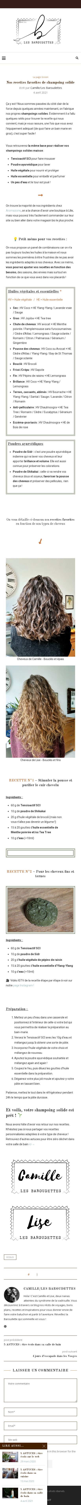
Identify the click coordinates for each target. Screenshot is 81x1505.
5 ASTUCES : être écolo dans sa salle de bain (31, 1493)
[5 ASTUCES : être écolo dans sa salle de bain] (10, 1493)
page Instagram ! (23, 985)
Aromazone (13, 210)
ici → (32, 1144)
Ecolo (10, 1257)
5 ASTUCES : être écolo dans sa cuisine (31, 1473)
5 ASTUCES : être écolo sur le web (31, 1455)
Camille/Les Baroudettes (46, 88)
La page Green (40, 77)
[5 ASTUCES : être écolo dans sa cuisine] (10, 1473)
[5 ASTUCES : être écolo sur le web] (10, 1457)
